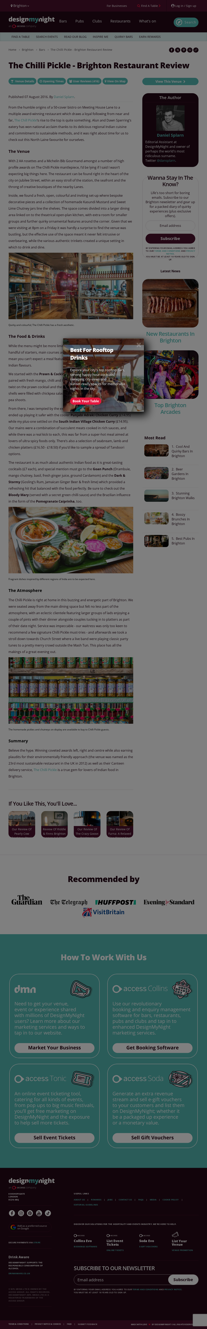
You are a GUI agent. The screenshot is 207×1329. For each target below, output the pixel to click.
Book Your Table (86, 401)
